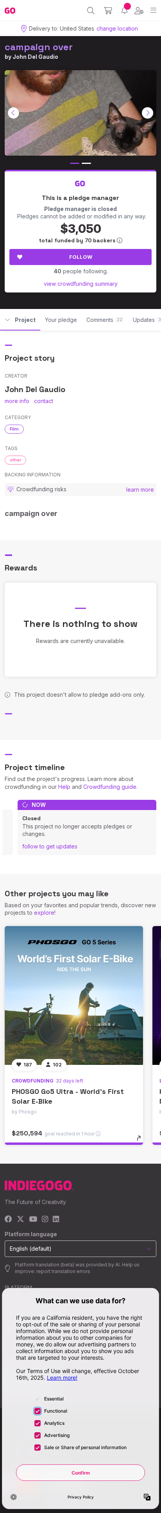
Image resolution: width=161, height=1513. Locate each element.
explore (44, 912)
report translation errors (63, 1271)
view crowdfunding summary (81, 283)
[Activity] (124, 10)
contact (43, 401)
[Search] (90, 10)
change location (117, 28)
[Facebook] (8, 1219)
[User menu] (139, 10)
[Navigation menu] (153, 10)
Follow (80, 257)
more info (17, 401)
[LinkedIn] (56, 1219)
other (15, 460)
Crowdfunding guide (109, 786)
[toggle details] (141, 1141)
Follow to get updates (49, 846)
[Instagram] (45, 1219)
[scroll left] (14, 113)
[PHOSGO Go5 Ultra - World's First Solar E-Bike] (74, 995)
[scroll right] (148, 113)
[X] (20, 1219)
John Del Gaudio (35, 56)
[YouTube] (33, 1219)
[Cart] (108, 10)
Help (64, 786)
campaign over (39, 47)
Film (14, 429)
